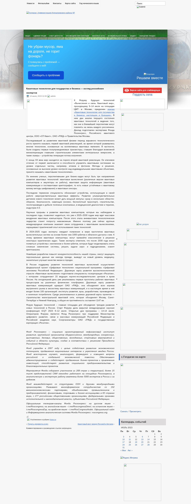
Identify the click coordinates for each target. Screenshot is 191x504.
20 (142, 442)
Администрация (39, 36)
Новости (30, 3)
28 (148, 445)
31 (124, 447)
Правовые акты (98, 36)
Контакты (57, 3)
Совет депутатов (56, 36)
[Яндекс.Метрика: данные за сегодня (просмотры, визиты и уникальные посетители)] (129, 457)
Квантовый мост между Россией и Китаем (95, 424)
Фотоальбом (43, 3)
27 (142, 445)
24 (124, 445)
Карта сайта (70, 3)
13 (142, 439)
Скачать (124, 411)
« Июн (123, 450)
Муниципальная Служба (117, 36)
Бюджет (133, 36)
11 (130, 439)
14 (148, 439)
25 (130, 445)
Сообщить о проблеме (46, 75)
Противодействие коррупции (77, 36)
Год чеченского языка (89, 3)
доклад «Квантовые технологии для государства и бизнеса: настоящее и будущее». (94, 112)
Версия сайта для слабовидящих (144, 90)
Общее (27, 36)
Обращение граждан (147, 36)
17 (124, 442)
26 (136, 445)
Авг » (130, 450)
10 (124, 439)
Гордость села (142, 94)
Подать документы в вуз (38, 424)
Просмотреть (135, 411)
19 (136, 442)
